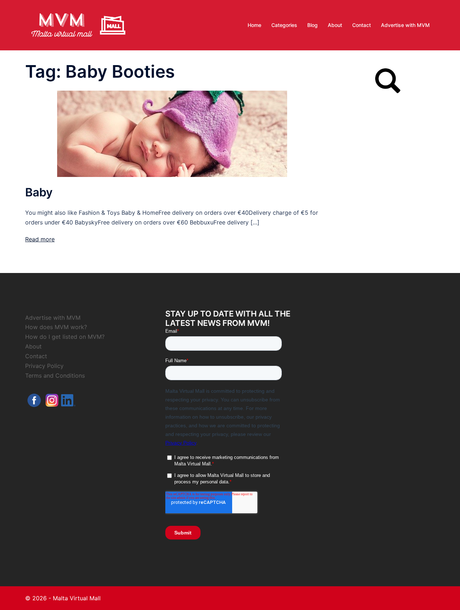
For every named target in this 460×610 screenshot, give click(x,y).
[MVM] (78, 24)
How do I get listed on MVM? (65, 336)
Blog (312, 25)
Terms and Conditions (55, 375)
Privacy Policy (44, 365)
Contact (361, 25)
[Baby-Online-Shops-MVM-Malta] (172, 133)
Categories (284, 25)
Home (254, 25)
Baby (38, 192)
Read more (40, 239)
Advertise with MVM (405, 25)
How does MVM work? (56, 327)
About (335, 25)
